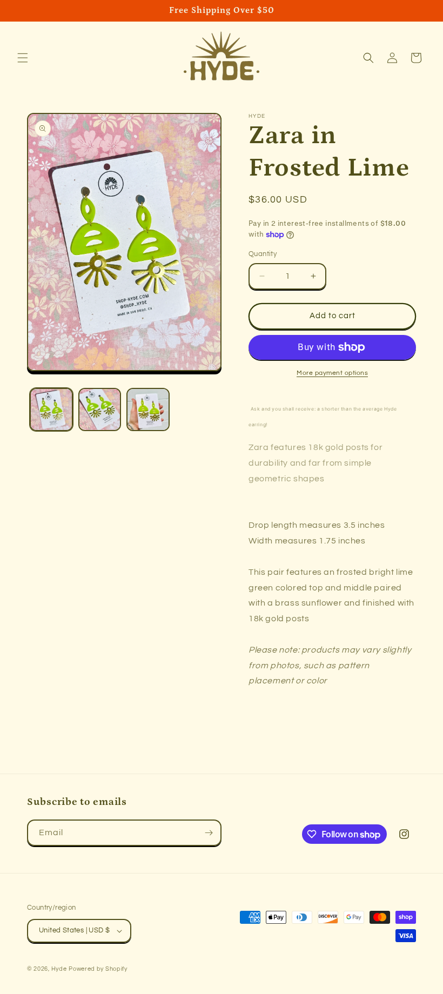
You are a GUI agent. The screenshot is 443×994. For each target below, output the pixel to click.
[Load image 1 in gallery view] (51, 409)
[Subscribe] (208, 833)
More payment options (332, 373)
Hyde (59, 969)
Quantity (263, 254)
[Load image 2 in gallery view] (100, 409)
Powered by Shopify (98, 969)
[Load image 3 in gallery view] (148, 409)
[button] (23, 58)
